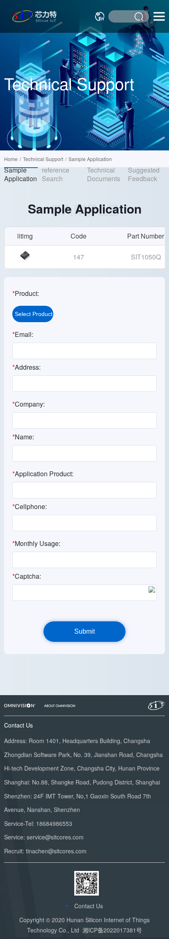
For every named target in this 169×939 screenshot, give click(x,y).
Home (11, 158)
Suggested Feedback (144, 174)
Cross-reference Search (55, 170)
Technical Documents (103, 174)
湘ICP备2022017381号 (112, 930)
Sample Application (20, 174)
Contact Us (88, 906)
